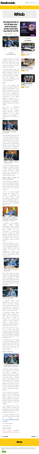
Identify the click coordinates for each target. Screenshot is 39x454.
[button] (19, 7)
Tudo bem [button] (4, 451)
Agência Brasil (23, 70)
